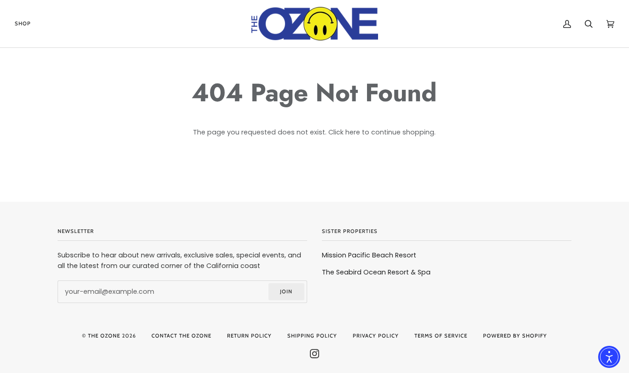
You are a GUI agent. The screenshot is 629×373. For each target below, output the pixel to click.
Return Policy (249, 335)
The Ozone (104, 335)
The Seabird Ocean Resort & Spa (376, 272)
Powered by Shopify (515, 335)
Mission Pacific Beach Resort (369, 255)
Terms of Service (440, 335)
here (352, 132)
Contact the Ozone (181, 335)
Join (286, 291)
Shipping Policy (312, 335)
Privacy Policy (376, 335)
